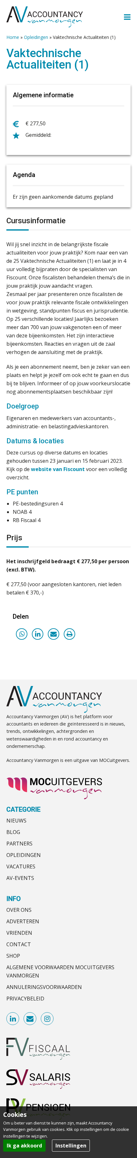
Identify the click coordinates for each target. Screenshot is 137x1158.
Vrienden (19, 932)
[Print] (69, 634)
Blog (13, 832)
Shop (13, 955)
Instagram (47, 1019)
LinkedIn (13, 1019)
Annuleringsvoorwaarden (44, 987)
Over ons (19, 909)
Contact (18, 944)
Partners (19, 843)
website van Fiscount (58, 469)
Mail (30, 1019)
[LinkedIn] (37, 634)
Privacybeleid (25, 998)
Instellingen (70, 1145)
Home (12, 37)
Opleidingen (36, 37)
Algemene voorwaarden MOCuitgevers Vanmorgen (60, 971)
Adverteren (22, 921)
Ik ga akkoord (24, 1145)
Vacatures (20, 866)
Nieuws (16, 820)
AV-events (20, 877)
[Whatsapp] (21, 634)
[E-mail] (53, 634)
